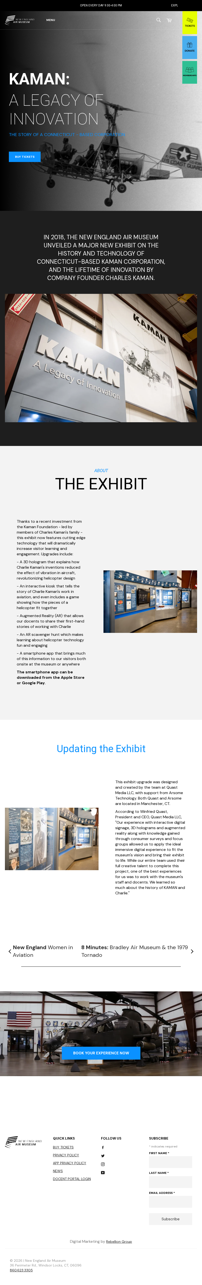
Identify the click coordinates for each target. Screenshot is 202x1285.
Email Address (162, 1193)
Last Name (159, 1173)
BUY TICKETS (24, 157)
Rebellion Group (119, 1241)
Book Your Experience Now (101, 1053)
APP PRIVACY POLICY (69, 1163)
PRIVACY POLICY (66, 1155)
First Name (159, 1153)
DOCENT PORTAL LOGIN (72, 1179)
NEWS (58, 1171)
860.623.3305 (21, 1270)
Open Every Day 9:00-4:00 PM (57, 5)
